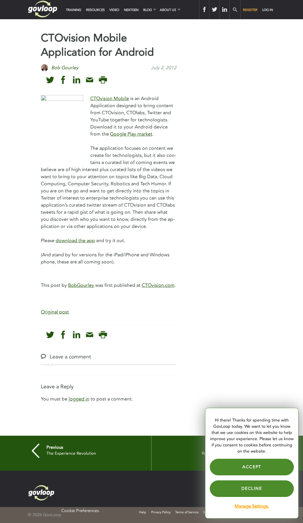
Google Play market (131, 134)
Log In (267, 10)
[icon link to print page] (103, 80)
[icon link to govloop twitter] (50, 80)
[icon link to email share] (90, 80)
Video (114, 10)
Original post (55, 312)
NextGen (131, 10)
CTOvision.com (158, 285)
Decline (251, 488)
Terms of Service (187, 512)
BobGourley (81, 285)
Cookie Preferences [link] (80, 511)
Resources (95, 10)
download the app (75, 240)
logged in (79, 399)
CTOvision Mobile (109, 98)
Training (73, 10)
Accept (251, 467)
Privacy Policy (160, 512)
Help (142, 512)
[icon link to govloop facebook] (63, 80)
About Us (168, 10)
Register (250, 10)
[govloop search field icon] (234, 9)
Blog (147, 10)
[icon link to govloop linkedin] (76, 80)
